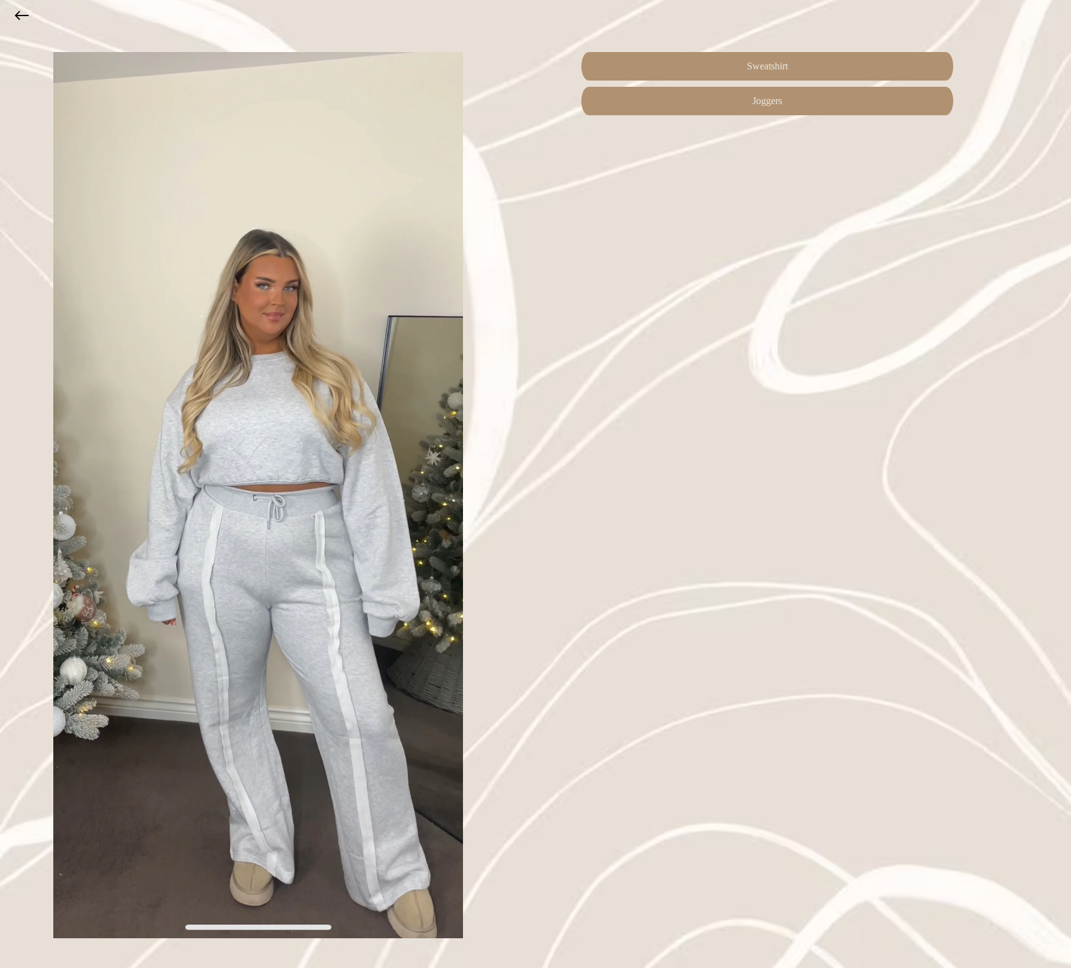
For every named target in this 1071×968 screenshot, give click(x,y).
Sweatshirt (767, 66)
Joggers (767, 100)
